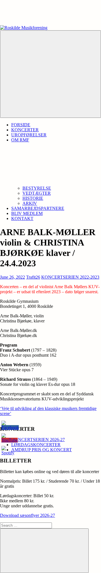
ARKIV (29, 203)
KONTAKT (22, 218)
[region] (50, 12)
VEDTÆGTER (36, 193)
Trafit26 (33, 277)
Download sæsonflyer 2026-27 (27, 515)
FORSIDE (20, 124)
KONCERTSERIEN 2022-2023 (70, 277)
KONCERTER (25, 129)
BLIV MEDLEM (27, 213)
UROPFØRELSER (29, 134)
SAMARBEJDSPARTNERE (37, 208)
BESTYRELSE (36, 188)
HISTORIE (32, 198)
